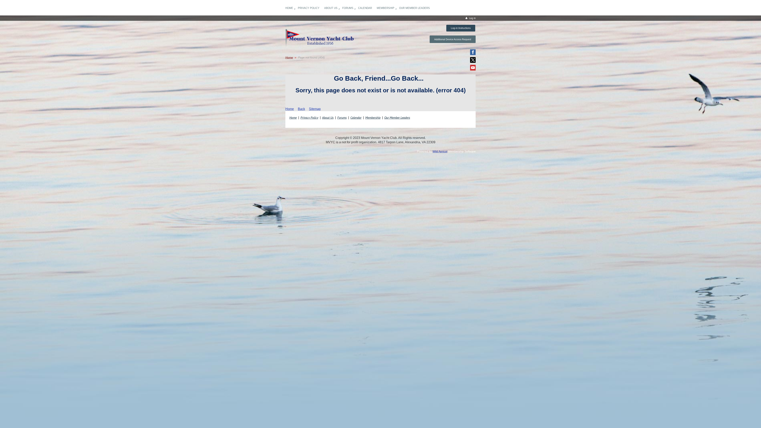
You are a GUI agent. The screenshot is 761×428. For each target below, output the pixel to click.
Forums (342, 117)
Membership (372, 117)
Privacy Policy (309, 117)
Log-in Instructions (461, 28)
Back (301, 109)
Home (289, 57)
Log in (472, 18)
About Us (328, 117)
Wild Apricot (440, 151)
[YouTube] (473, 68)
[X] (473, 60)
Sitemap (315, 109)
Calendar (355, 117)
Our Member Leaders (397, 117)
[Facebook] (473, 52)
